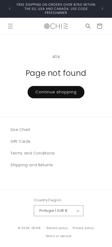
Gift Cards (20, 141)
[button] (10, 26)
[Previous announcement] (9, 8)
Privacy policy (83, 228)
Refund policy (57, 228)
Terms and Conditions (32, 153)
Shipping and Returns (31, 165)
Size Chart (20, 129)
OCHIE (36, 228)
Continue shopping (56, 92)
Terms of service (58, 236)
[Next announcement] (102, 8)
